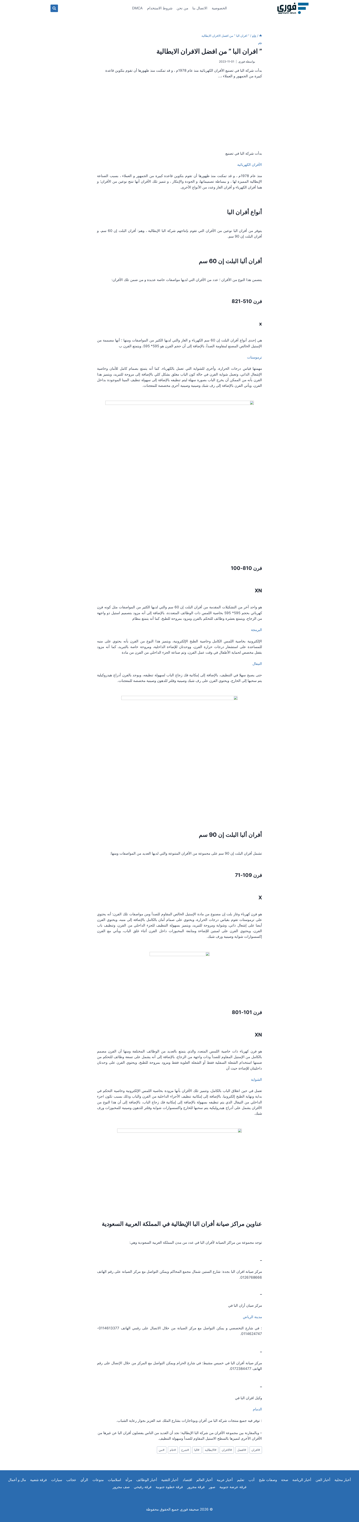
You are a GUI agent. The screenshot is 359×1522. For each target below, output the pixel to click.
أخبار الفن (323, 1480)
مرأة (128, 1480)
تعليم (240, 1480)
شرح (185, 1450)
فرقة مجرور (196, 1487)
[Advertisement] (179, 115)
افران (255, 1450)
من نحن (182, 8)
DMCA (137, 8)
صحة (284, 1480)
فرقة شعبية (38, 1480)
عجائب (71, 1480)
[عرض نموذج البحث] (54, 8)
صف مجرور (121, 1487)
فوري (241, 61)
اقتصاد (187, 1480)
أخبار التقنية (169, 1480)
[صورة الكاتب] (259, 61)
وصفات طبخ (268, 1480)
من (162, 1450)
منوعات (98, 1480)
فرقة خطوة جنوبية (169, 1487)
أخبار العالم (204, 1480)
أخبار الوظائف (146, 1480)
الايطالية (210, 1450)
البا (196, 1450)
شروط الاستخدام (159, 8)
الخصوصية (219, 8)
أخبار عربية (225, 1480)
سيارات (56, 1480)
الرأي (84, 1480)
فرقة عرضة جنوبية (232, 1487)
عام (260, 43)
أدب (251, 1480)
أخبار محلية (342, 1480)
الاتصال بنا (199, 8)
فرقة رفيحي (142, 1487)
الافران (227, 1450)
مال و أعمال (17, 1480)
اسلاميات (114, 1480)
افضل (241, 1450)
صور (212, 1487)
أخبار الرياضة (301, 1480)
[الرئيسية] (260, 35)
